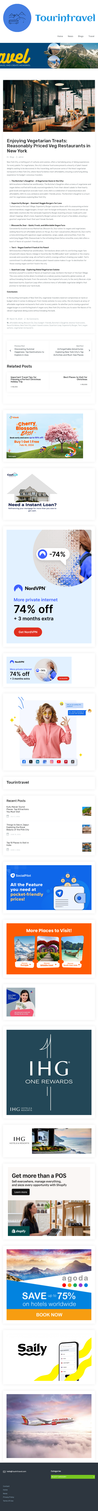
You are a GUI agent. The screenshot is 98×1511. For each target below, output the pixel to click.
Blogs (80, 36)
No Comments (32, 319)
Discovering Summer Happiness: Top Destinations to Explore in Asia (29, 352)
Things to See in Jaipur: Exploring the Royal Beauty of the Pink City (18, 827)
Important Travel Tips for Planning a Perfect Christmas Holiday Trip (26, 379)
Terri (80, 325)
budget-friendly (44, 323)
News (70, 36)
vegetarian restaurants (23, 328)
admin (21, 157)
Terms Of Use (8, 1501)
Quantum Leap (55, 325)
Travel (91, 36)
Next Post (79, 346)
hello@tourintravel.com (16, 1471)
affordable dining (16, 323)
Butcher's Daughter (60, 323)
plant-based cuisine (40, 325)
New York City (26, 325)
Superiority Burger (69, 325)
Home (60, 36)
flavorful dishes (13, 325)
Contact (6, 1486)
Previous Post (20, 346)
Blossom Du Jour (31, 323)
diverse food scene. (77, 323)
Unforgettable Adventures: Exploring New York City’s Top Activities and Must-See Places (68, 352)
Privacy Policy (8, 1497)
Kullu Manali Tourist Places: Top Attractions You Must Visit (18, 809)
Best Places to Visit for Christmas (75, 378)
